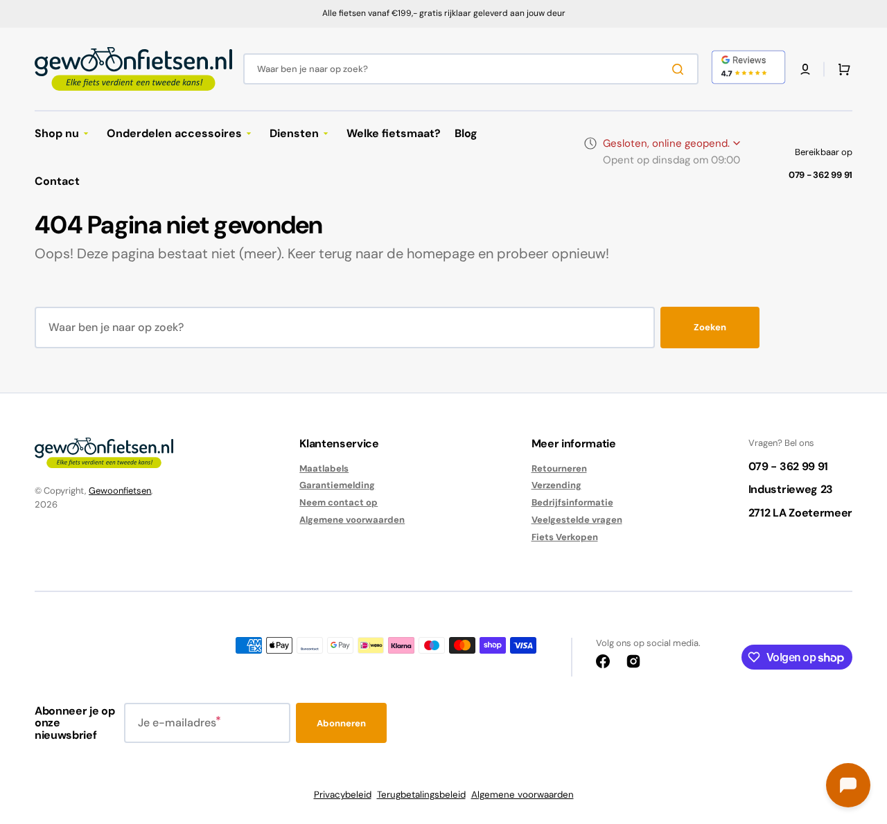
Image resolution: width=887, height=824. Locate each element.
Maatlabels (324, 468)
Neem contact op (338, 502)
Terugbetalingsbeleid (421, 794)
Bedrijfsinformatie (572, 502)
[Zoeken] (680, 69)
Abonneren (341, 723)
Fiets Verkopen (565, 537)
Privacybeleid (342, 794)
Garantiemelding (337, 485)
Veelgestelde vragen (577, 520)
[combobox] (471, 68)
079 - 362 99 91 (820, 175)
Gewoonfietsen (120, 490)
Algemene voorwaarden (352, 520)
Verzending (556, 485)
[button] (805, 69)
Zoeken (710, 327)
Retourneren (559, 468)
